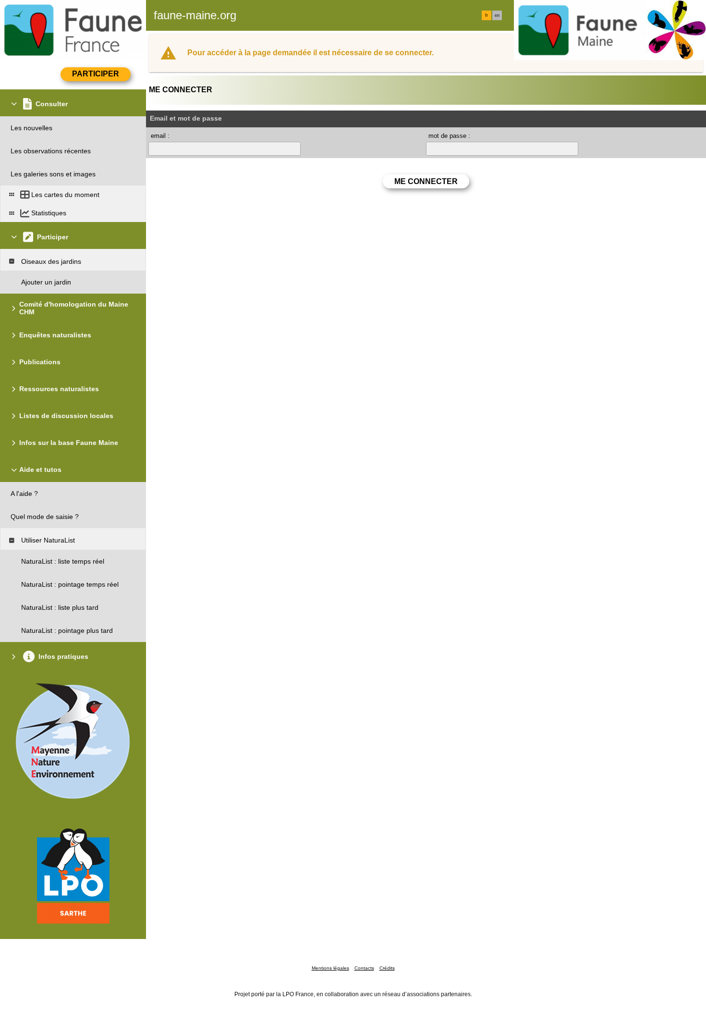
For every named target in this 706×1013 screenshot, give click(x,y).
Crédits (387, 968)
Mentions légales (330, 968)
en (497, 15)
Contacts (364, 968)
